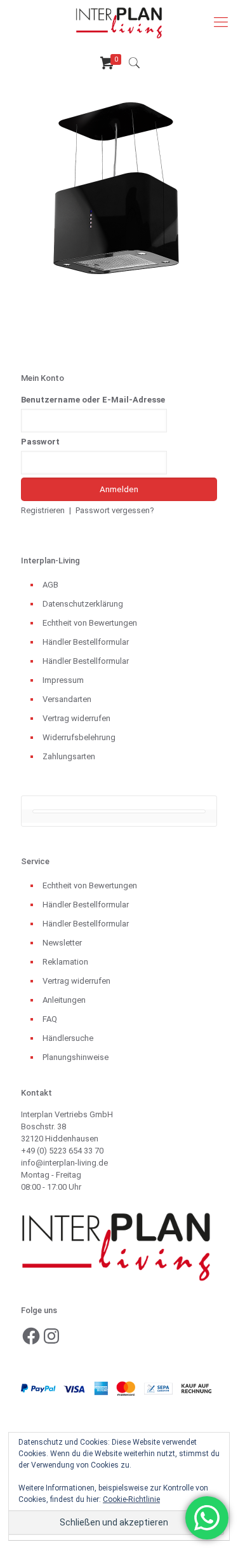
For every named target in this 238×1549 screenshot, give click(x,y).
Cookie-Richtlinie (131, 1499)
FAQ (50, 1019)
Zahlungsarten (69, 756)
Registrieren (43, 510)
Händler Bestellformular (86, 642)
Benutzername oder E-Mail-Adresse (93, 399)
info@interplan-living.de (64, 1162)
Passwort (40, 441)
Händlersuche (68, 1038)
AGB (50, 584)
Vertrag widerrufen (76, 718)
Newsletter (62, 942)
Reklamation (65, 962)
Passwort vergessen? (115, 510)
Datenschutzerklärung (83, 604)
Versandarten (67, 699)
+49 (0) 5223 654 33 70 (62, 1150)
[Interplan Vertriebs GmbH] (119, 22)
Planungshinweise (76, 1057)
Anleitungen (64, 1000)
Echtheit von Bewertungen (90, 623)
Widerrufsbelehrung (79, 737)
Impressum (63, 680)
